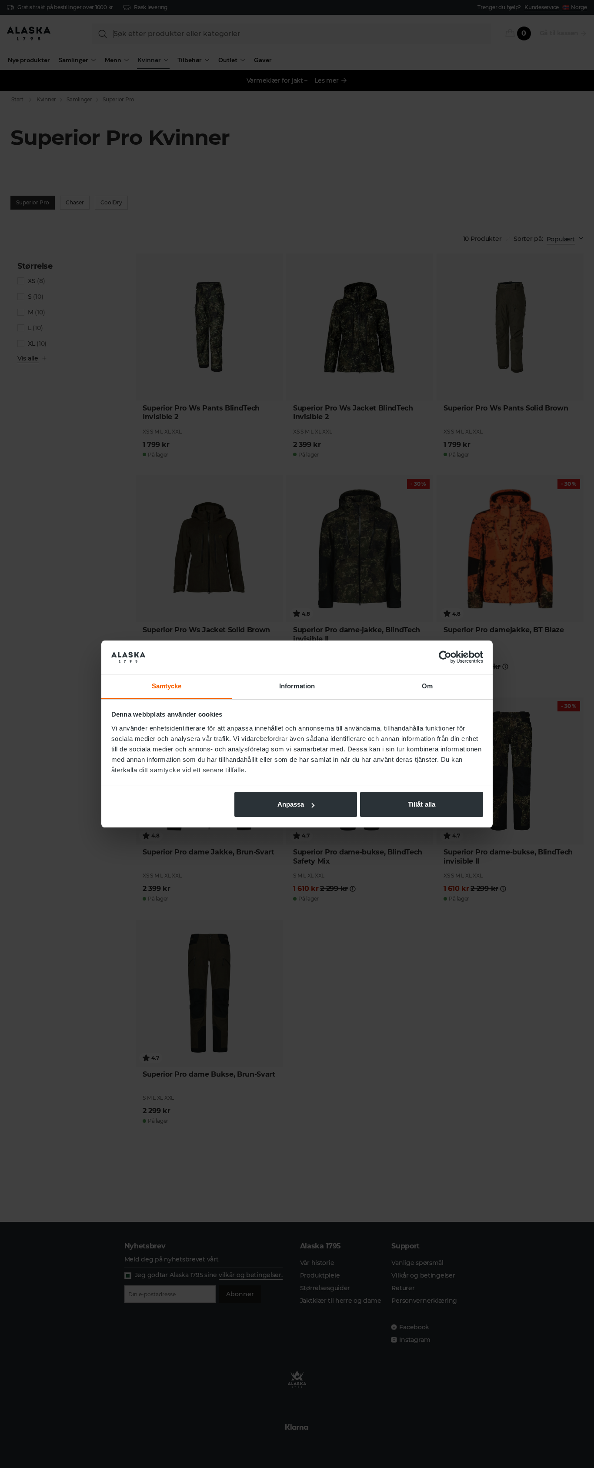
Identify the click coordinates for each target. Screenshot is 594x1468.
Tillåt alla (421, 804)
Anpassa (290, 804)
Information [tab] (297, 686)
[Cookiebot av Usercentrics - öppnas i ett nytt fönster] (445, 657)
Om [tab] (427, 686)
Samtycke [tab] (167, 686)
